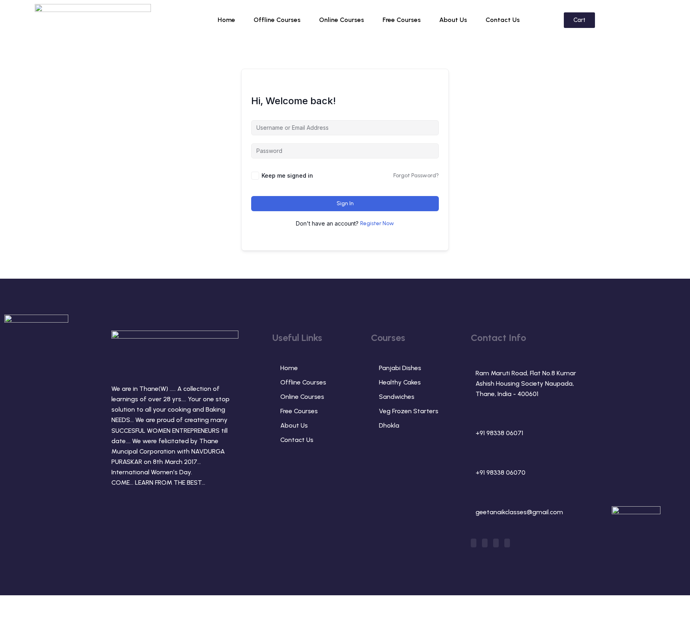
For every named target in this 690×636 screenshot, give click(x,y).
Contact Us (503, 20)
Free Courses (402, 20)
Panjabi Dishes (400, 368)
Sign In (345, 203)
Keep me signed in (287, 175)
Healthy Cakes (400, 382)
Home (226, 20)
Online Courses (341, 20)
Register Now (377, 223)
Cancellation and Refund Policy (561, 612)
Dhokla (389, 425)
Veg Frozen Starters (408, 411)
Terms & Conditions (468, 612)
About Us (453, 20)
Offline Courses (277, 20)
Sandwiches (396, 396)
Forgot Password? (416, 175)
